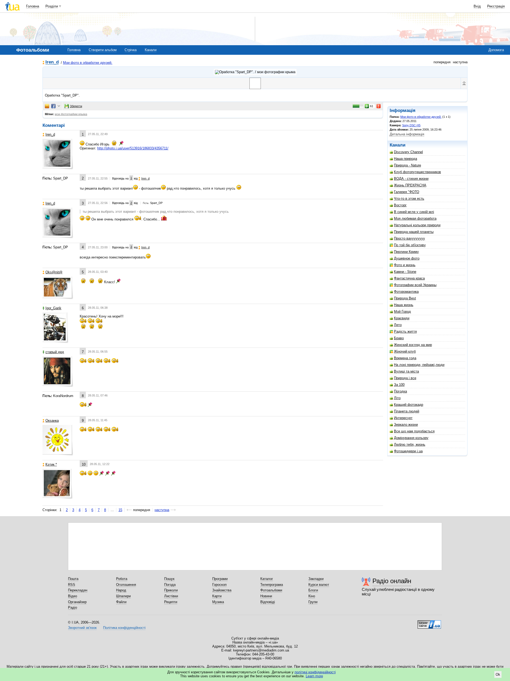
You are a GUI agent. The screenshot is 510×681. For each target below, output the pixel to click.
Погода (170, 585)
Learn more (314, 676)
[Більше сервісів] (59, 106)
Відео (72, 596)
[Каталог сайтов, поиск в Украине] (429, 622)
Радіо (72, 607)
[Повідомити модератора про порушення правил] (379, 106)
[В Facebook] (53, 106)
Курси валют (318, 585)
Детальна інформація (407, 134)
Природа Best (405, 298)
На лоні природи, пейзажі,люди (419, 365)
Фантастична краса (409, 278)
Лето (398, 325)
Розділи (51, 6)
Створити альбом (103, 50)
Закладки (316, 579)
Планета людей (406, 411)
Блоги (313, 590)
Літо (397, 398)
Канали (150, 50)
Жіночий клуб (405, 351)
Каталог (266, 579)
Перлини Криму (406, 252)
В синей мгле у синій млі (414, 212)
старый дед (54, 352)
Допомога (496, 50)
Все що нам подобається (414, 431)
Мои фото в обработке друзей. (87, 63)
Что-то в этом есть (409, 198)
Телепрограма (271, 585)
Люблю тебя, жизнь (409, 444)
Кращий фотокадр (408, 405)
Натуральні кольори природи (417, 225)
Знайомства (221, 590)
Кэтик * (51, 464)
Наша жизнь (403, 305)
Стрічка (131, 50)
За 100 (399, 385)
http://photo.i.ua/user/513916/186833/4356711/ (132, 148)
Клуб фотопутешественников (417, 172)
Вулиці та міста (406, 371)
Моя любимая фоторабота (415, 218)
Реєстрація (496, 6)
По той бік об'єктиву (410, 245)
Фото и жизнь (404, 265)
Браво (399, 338)
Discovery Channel (408, 152)
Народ (121, 590)
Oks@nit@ (53, 272)
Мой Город (402, 312)
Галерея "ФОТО (406, 192)
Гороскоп (219, 585)
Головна (32, 6)
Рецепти (170, 602)
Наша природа (405, 159)
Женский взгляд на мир (413, 345)
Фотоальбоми (271, 590)
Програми (220, 579)
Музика (218, 602)
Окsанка (52, 421)
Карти (217, 596)
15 (120, 510)
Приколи (171, 590)
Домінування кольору (411, 438)
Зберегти (76, 106)
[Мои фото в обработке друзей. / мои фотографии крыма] (255, 72)
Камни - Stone (405, 272)
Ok (498, 674)
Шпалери (123, 596)
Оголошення (126, 585)
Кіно (311, 596)
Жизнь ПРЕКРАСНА (410, 185)
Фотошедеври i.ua (408, 451)
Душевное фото (406, 258)
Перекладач (77, 590)
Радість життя (405, 331)
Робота (121, 579)
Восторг (400, 205)
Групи (312, 602)
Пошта (73, 579)
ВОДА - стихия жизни (411, 179)
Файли (121, 602)
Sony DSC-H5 (411, 125)
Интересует (403, 418)
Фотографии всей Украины (415, 285)
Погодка (400, 391)
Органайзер (77, 602)
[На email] (47, 106)
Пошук (169, 579)
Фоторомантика (406, 292)
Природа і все (405, 378)
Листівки (171, 596)
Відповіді (267, 602)
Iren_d (52, 62)
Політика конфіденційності (124, 628)
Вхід (477, 6)
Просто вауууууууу (409, 238)
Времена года (405, 358)
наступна (162, 510)
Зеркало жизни (406, 425)
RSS (71, 585)
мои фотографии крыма (71, 114)
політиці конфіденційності (315, 672)
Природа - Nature (407, 165)
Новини (266, 596)
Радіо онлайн (391, 580)
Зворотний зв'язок (82, 628)
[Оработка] (255, 83)
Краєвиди (401, 318)
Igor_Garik (53, 308)
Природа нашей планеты (414, 232)
